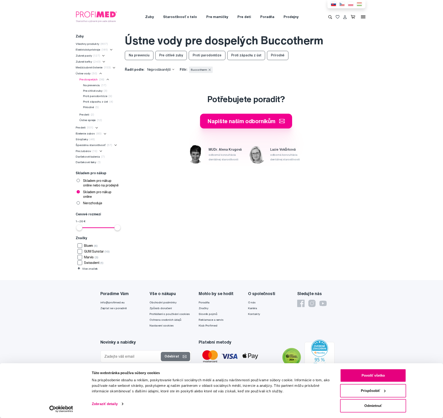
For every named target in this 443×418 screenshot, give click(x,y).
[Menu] (363, 17)
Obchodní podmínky (163, 302)
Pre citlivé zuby (95, 90)
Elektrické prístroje (92, 49)
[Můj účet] (345, 17)
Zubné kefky (88, 61)
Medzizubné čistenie (93, 67)
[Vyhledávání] (330, 17)
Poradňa (267, 16)
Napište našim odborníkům (241, 121)
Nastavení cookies (162, 325)
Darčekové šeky (88, 162)
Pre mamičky (217, 16)
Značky (203, 308)
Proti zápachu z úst (98, 101)
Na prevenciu (94, 85)
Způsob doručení (161, 308)
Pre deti (244, 16)
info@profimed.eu (112, 302)
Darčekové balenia (90, 156)
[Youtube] (323, 303)
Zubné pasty (88, 55)
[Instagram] (312, 303)
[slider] (79, 228)
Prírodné (91, 107)
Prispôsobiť (370, 391)
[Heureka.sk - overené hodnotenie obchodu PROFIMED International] (320, 358)
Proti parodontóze (97, 96)
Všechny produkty (92, 43)
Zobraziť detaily (105, 404)
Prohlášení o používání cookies (170, 313)
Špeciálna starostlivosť (94, 144)
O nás (251, 302)
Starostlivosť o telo (180, 16)
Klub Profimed (208, 325)
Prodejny (291, 16)
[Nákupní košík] (354, 17)
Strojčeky (85, 139)
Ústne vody (86, 73)
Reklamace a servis (211, 319)
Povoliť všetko (373, 375)
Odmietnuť (373, 406)
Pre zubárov (86, 151)
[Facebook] (301, 303)
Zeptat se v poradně (113, 308)
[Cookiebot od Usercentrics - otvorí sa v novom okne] (61, 409)
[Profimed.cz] (96, 16)
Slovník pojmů (208, 313)
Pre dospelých (91, 79)
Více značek (88, 268)
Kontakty (254, 313)
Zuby (149, 16)
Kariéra (252, 308)
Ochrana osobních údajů (165, 319)
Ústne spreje (90, 120)
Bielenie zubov (89, 133)
